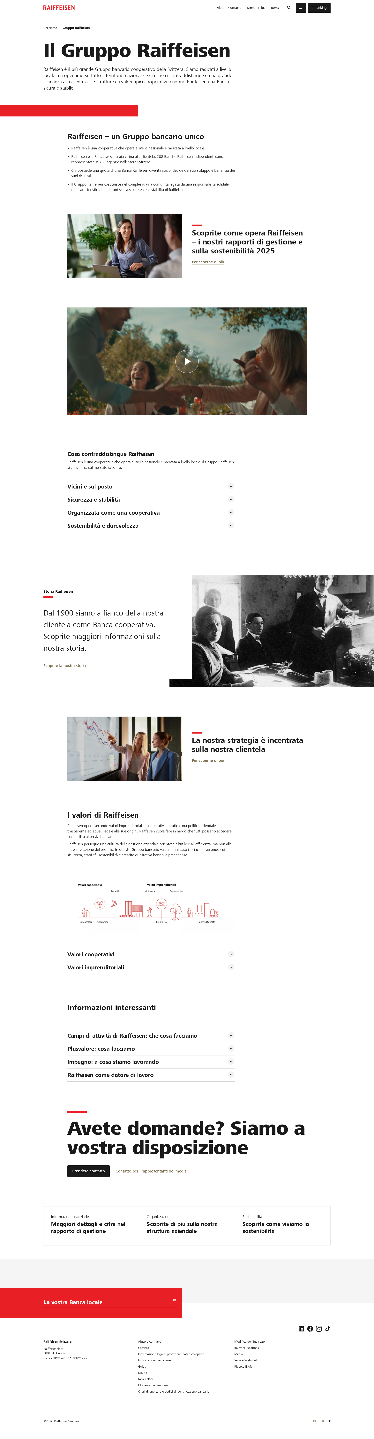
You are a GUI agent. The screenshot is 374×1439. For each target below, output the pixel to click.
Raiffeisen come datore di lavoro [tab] (110, 1075)
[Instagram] (319, 1329)
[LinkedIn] (301, 1329)
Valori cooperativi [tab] (90, 954)
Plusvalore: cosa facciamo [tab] (101, 1048)
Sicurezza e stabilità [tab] (93, 499)
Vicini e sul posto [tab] (90, 486)
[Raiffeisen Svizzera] (59, 7)
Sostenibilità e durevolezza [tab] (102, 525)
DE (315, 1421)
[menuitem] (229, 8)
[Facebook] (310, 1329)
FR (322, 1421)
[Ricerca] (289, 8)
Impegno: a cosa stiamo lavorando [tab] (113, 1062)
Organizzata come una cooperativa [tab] (113, 512)
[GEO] (174, 1301)
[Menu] (301, 8)
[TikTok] (328, 1329)
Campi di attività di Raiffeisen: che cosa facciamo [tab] (132, 1035)
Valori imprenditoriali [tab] (95, 967)
